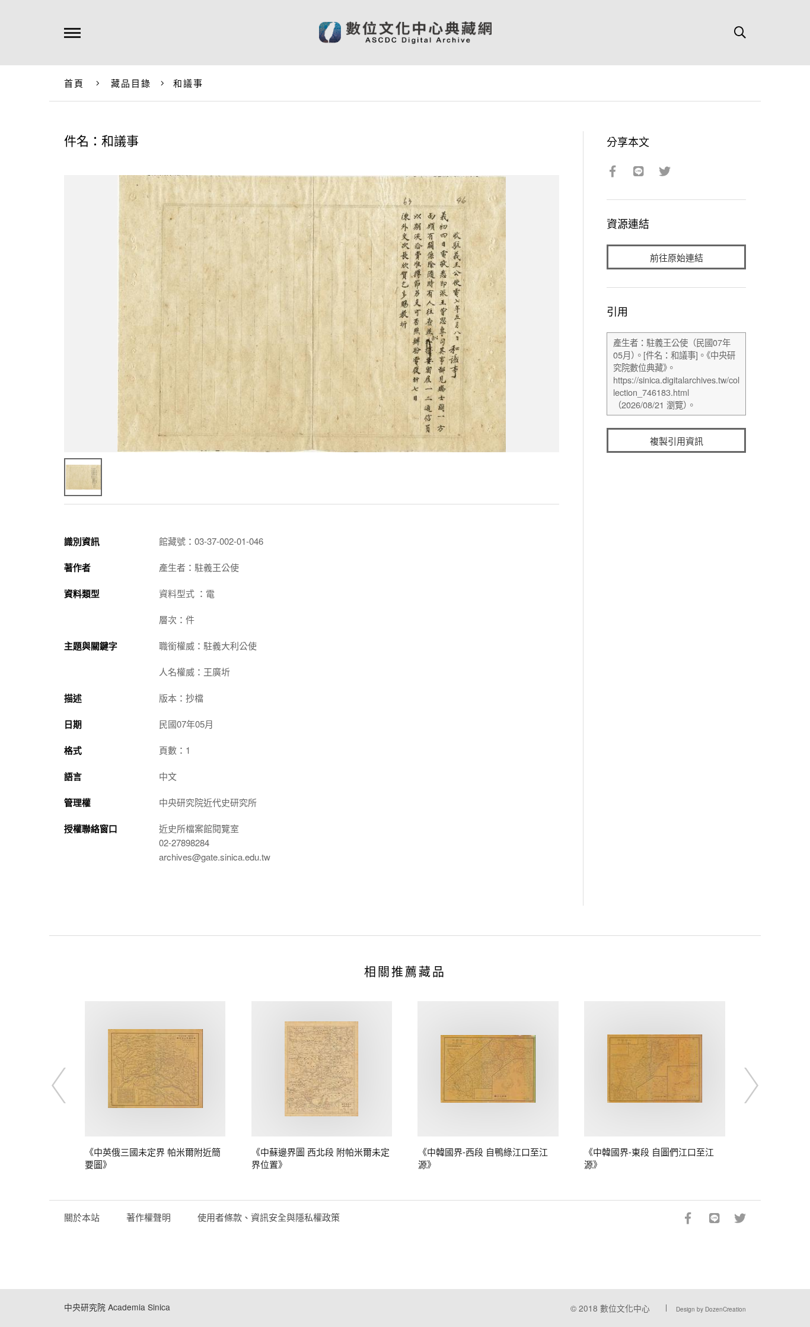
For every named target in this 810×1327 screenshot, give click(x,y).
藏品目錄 (131, 83)
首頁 (74, 83)
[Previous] (69, 1085)
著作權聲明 (148, 1217)
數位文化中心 (625, 1308)
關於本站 (82, 1217)
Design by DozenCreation (711, 1309)
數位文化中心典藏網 (405, 32)
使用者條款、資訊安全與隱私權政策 (268, 1217)
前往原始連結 (676, 257)
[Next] (740, 1085)
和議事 (188, 83)
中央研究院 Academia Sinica (117, 1307)
